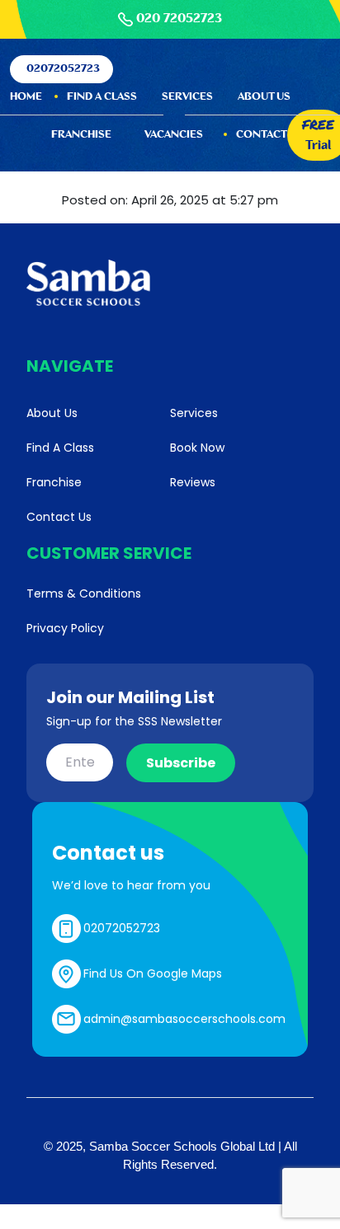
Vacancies (173, 135)
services (187, 97)
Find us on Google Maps (152, 973)
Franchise (81, 135)
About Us (264, 97)
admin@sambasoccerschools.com (184, 1019)
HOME (26, 97)
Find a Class (102, 97)
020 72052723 (179, 19)
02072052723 (63, 69)
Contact (261, 135)
